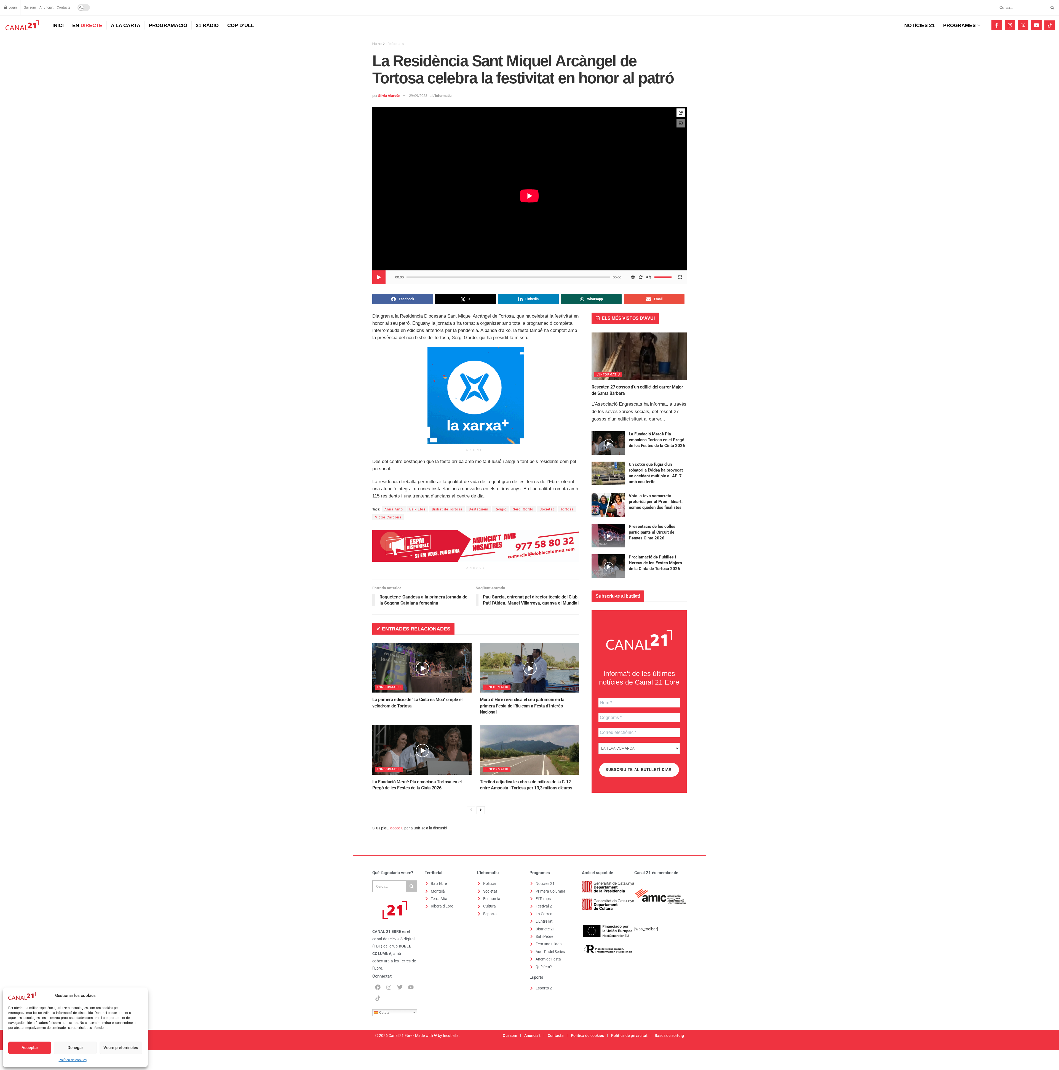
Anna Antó (393, 509)
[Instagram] (388, 987)
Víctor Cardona (388, 517)
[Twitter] (399, 987)
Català (383, 1012)
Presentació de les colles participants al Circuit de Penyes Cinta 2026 (652, 532)
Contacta (64, 7)
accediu (396, 828)
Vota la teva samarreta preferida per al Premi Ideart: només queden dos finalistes (656, 501)
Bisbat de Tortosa (447, 509)
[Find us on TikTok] (1049, 25)
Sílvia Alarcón (389, 96)
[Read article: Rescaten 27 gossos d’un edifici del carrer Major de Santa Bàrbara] (639, 356)
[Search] (411, 886)
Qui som (30, 7)
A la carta (125, 25)
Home (376, 44)
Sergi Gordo (523, 509)
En (87, 25)
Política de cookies (73, 1060)
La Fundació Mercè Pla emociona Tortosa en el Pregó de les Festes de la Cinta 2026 (657, 440)
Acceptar (30, 1047)
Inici (58, 25)
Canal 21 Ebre (400, 1035)
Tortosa (567, 509)
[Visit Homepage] (21, 25)
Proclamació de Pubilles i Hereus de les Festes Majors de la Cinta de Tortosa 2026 (655, 563)
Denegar (75, 1047)
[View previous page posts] (471, 810)
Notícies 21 (919, 25)
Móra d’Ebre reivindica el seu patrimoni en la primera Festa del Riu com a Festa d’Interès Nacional (522, 706)
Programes (959, 25)
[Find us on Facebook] (996, 25)
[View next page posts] (481, 810)
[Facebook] (377, 987)
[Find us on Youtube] (1036, 25)
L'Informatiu (395, 44)
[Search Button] (1051, 7)
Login (12, 7)
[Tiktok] (377, 998)
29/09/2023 (418, 96)
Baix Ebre (417, 509)
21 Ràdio (207, 25)
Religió (501, 509)
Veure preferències (120, 1047)
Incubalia (451, 1035)
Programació (168, 25)
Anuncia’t (46, 7)
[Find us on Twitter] (1023, 25)
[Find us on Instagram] (1010, 25)
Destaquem (478, 509)
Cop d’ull (240, 25)
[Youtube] (410, 987)
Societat (547, 509)
